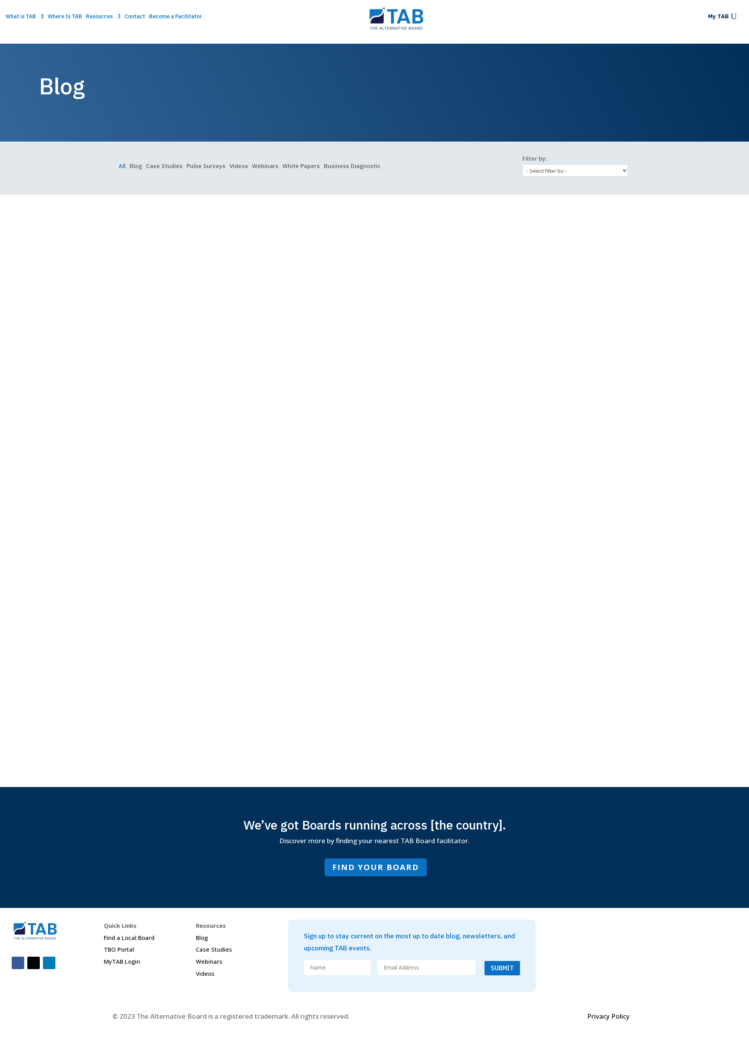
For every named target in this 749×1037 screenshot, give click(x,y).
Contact (134, 17)
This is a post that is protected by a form (251, 502)
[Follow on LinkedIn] (49, 963)
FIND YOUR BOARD (375, 867)
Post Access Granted (213, 409)
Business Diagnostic (352, 166)
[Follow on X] (33, 963)
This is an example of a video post (238, 689)
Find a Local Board (129, 937)
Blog (136, 166)
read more (190, 266)
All (122, 166)
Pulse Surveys (205, 166)
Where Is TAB (65, 17)
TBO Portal (119, 949)
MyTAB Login (122, 961)
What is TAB (20, 17)
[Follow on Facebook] (18, 963)
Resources (99, 17)
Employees (235, 329)
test (180, 315)
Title (181, 238)
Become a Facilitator (175, 17)
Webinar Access (242, 422)
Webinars (265, 166)
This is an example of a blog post (236, 596)
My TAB (718, 17)
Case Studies (164, 166)
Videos (238, 166)
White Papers (301, 166)
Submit (502, 968)
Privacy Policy (608, 1016)
